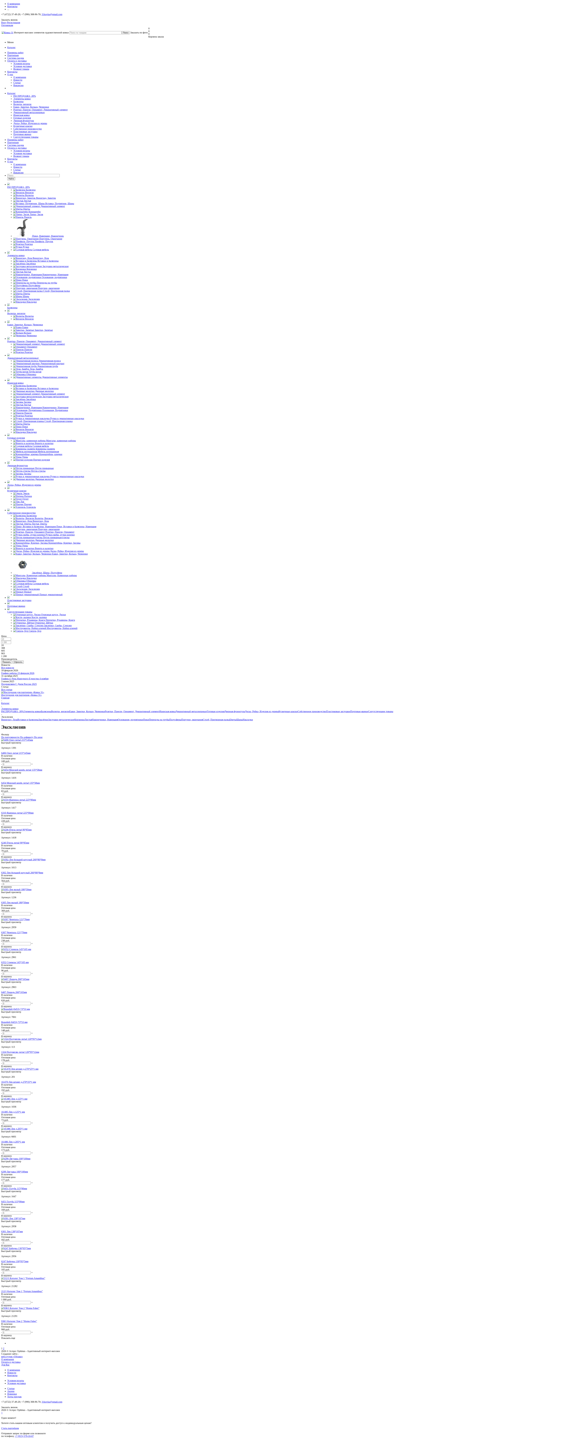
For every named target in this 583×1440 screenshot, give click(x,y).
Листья (88, 719)
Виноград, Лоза (9, 719)
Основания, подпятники (130, 719)
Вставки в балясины (28, 719)
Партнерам (13, 55)
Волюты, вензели (22, 104)
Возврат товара (21, 69)
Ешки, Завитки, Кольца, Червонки (31, 107)
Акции (10, 1391)
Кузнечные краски (22, 126)
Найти (11, 179)
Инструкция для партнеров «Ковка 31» (21, 695)
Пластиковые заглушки (25, 131)
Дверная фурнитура (23, 120)
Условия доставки (22, 66)
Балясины (18, 101)
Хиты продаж (14, 1396)
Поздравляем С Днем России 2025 (19, 684)
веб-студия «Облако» (12, 1356)
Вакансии (18, 85)
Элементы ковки (22, 98)
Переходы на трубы (159, 719)
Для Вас (5, 1364)
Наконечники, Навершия (105, 719)
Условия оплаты (21, 63)
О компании (19, 77)
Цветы (233, 719)
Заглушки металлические (61, 719)
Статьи (17, 82)
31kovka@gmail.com (52, 14)
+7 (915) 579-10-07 (24, 1436)
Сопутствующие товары (25, 137)
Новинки (12, 1394)
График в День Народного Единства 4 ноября (24, 678)
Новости (17, 80)
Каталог (11, 47)
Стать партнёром (10, 1428)
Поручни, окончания (192, 719)
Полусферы (175, 719)
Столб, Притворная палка (216, 719)
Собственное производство (27, 129)
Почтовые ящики (22, 134)
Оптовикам (7, 25)
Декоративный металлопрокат (29, 112)
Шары (239, 719)
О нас (10, 74)
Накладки (248, 719)
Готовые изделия (22, 118)
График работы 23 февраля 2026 (17, 673)
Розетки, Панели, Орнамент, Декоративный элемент (40, 109)
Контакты (12, 71)
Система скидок (15, 58)
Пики (146, 719)
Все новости (7, 667)
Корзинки (79, 719)
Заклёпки (43, 719)
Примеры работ (15, 52)
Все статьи (6, 689)
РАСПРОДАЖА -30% (24, 96)
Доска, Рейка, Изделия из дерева (30, 123)
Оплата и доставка (17, 61)
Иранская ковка (21, 115)
